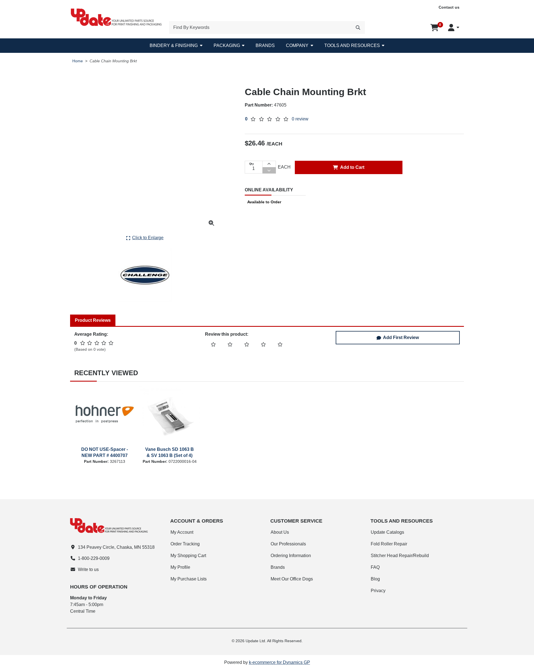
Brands (265, 45)
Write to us (88, 569)
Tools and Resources (352, 45)
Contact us (449, 7)
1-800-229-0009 (94, 558)
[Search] (358, 27)
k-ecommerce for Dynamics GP (279, 662)
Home (77, 61)
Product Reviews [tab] (93, 320)
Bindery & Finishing (174, 45)
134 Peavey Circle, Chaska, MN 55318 (116, 547)
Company (297, 45)
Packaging (227, 45)
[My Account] (453, 27)
